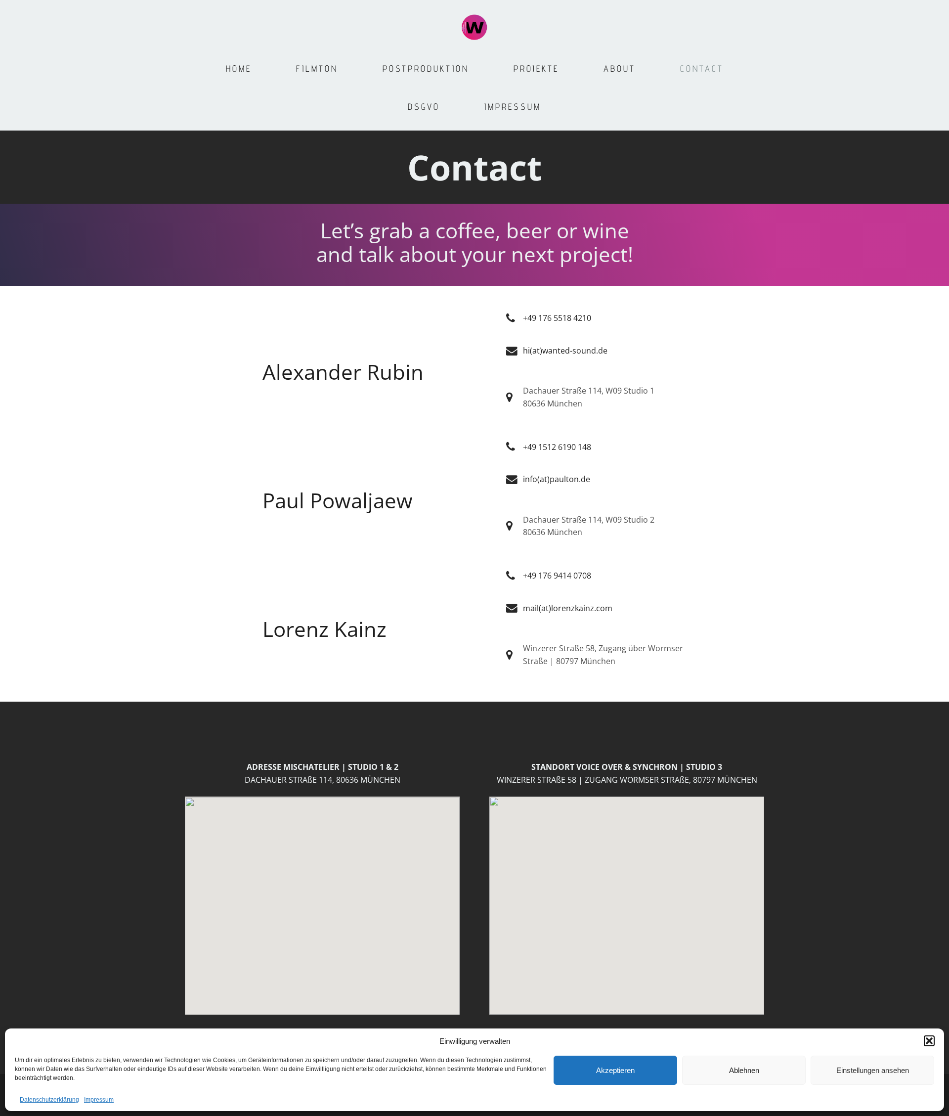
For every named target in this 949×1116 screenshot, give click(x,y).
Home (239, 68)
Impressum (99, 1099)
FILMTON (317, 68)
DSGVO (424, 106)
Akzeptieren (615, 1070)
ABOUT (620, 68)
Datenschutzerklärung (49, 1099)
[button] (929, 1041)
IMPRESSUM (512, 106)
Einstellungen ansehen (872, 1070)
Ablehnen (744, 1070)
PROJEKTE (536, 68)
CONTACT (702, 68)
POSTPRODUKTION (426, 68)
